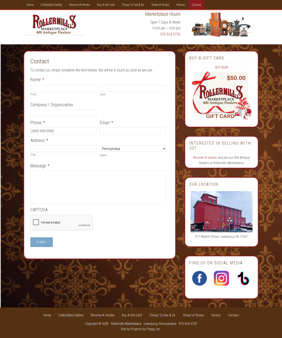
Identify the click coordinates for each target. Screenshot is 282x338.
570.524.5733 (170, 34)
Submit (42, 242)
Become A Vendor (205, 158)
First (33, 94)
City (33, 154)
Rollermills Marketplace (54, 24)
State (103, 155)
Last (103, 94)
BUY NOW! (221, 67)
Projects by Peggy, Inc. (146, 329)
